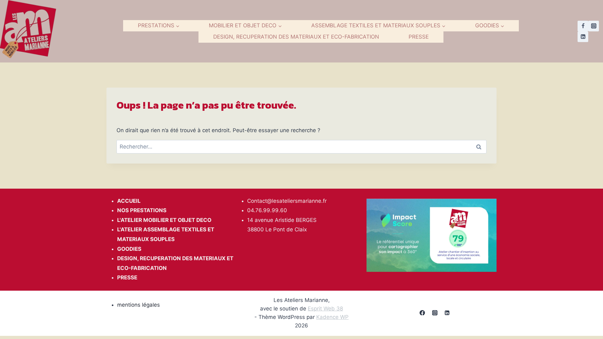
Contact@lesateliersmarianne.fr (287, 201)
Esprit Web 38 (325, 308)
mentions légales (138, 305)
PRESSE (419, 37)
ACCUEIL (129, 201)
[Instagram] (593, 26)
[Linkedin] (583, 36)
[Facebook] (583, 26)
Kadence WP (332, 317)
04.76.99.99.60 (267, 210)
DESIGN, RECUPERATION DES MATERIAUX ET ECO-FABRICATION (296, 37)
